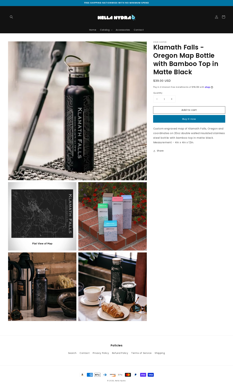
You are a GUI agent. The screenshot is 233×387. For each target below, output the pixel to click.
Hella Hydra (120, 381)
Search (72, 353)
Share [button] (160, 150)
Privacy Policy (101, 353)
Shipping (160, 353)
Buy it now (189, 119)
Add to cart (189, 110)
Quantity (157, 92)
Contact (85, 353)
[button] (11, 16)
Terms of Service (141, 353)
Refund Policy (120, 353)
